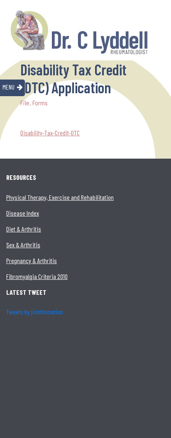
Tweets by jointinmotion (34, 312)
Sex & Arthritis (23, 245)
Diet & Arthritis (23, 229)
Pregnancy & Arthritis (31, 260)
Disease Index (22, 213)
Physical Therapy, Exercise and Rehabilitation (60, 197)
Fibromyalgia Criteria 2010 (37, 276)
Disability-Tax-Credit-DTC (50, 133)
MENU (8, 87)
